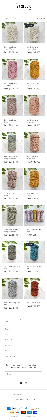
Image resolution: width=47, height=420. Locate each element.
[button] (4, 6)
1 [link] (7, 320)
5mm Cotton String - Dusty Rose (10, 84)
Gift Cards (8, 345)
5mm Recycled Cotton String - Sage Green (10, 158)
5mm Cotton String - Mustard (33, 84)
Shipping (8, 329)
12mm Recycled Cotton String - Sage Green (11, 231)
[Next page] (39, 319)
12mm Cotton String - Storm (10, 194)
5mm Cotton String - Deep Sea (34, 267)
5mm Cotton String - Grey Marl (12, 304)
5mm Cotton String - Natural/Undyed (33, 48)
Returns (7, 351)
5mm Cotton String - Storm (10, 121)
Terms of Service (10, 356)
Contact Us (8, 340)
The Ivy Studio (20, 417)
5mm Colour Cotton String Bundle (34, 231)
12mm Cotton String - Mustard (33, 194)
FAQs (6, 334)
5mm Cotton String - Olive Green (12, 267)
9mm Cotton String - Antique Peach (33, 158)
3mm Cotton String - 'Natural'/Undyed (10, 48)
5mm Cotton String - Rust (34, 303)
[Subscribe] (39, 374)
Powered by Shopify (30, 417)
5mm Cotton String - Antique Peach (33, 121)
